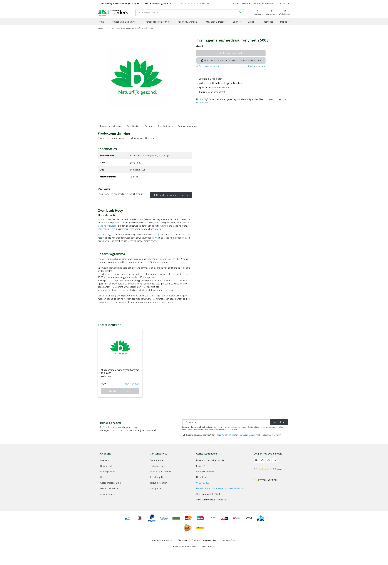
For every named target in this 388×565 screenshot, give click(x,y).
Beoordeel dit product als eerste (171, 195)
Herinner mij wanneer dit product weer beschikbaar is (230, 60)
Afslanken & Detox (216, 21)
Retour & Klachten (158, 482)
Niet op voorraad (231, 53)
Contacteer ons (157, 466)
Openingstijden (107, 471)
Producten (110, 28)
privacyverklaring (270, 427)
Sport (237, 21)
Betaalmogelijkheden (159, 477)
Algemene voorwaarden (162, 540)
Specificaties (133, 126)
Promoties (268, 21)
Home (101, 21)
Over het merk (165, 126)
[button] (208, 66)
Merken (285, 21)
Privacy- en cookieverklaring (204, 540)
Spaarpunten (155, 488)
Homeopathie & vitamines (125, 21)
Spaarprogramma (187, 126)
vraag (156, 234)
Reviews (149, 126)
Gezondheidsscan (109, 488)
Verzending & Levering (160, 471)
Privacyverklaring (229, 435)
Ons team (105, 477)
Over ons (281, 3)
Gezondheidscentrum (263, 3)
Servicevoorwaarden (247, 435)
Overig (252, 21)
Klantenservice (156, 460)
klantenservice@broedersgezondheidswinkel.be (219, 488)
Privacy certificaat (228, 540)
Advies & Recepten (241, 3)
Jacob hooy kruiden (107, 225)
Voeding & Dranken (188, 21)
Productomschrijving (111, 126)
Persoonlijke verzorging (158, 21)
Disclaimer (182, 540)
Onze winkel (106, 466)
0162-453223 (202, 482)
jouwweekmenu (107, 494)
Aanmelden (278, 422)
